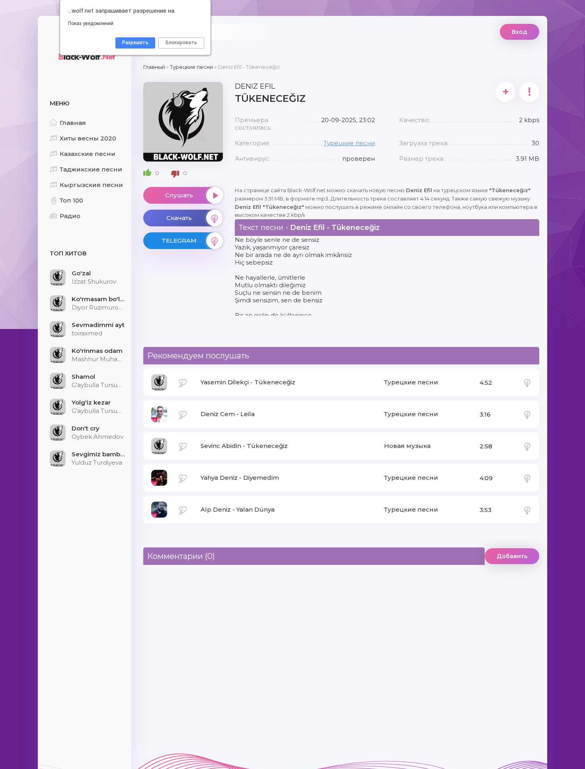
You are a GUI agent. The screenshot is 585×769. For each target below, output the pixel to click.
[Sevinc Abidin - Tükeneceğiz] (527, 446)
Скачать (179, 218)
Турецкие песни (349, 143)
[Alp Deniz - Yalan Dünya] (527, 510)
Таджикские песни (91, 169)
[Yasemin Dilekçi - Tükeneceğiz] (527, 382)
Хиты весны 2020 (88, 138)
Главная (73, 123)
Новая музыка (407, 446)
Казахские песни (87, 154)
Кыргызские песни (91, 185)
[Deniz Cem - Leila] (527, 414)
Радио (70, 216)
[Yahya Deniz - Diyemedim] (527, 478)
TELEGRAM (179, 240)
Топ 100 (71, 200)
